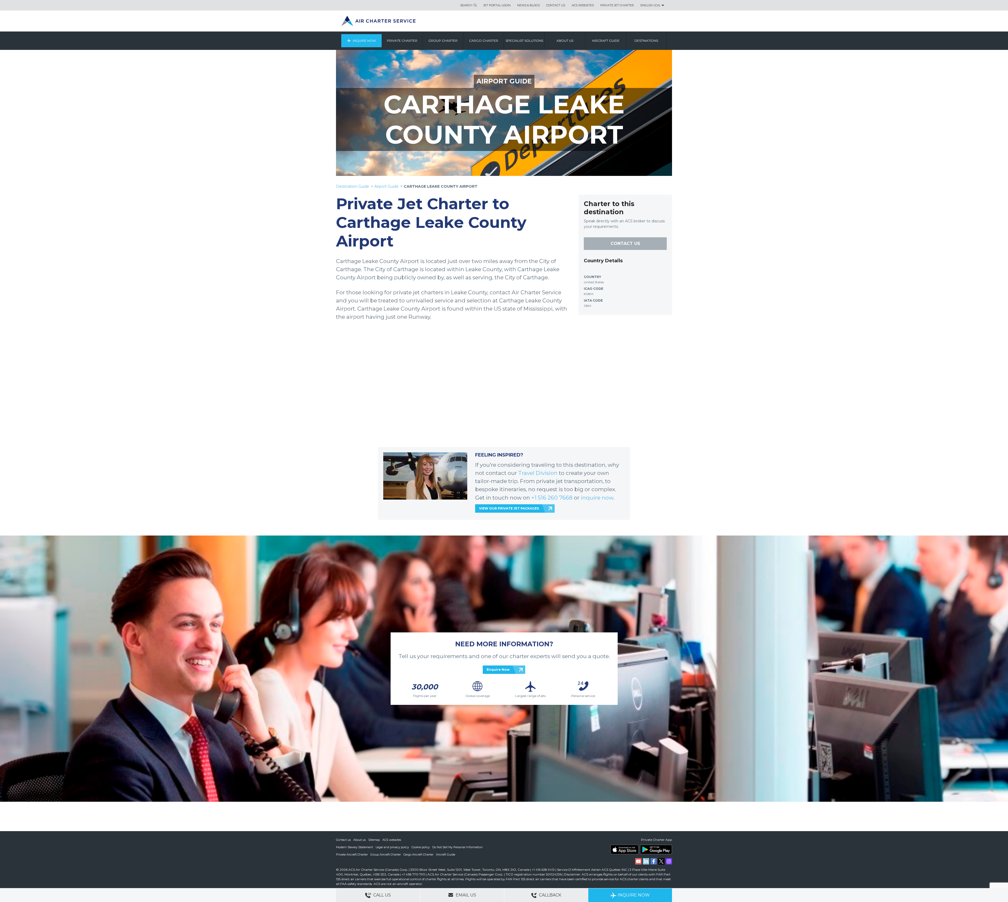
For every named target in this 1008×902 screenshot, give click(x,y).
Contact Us (555, 5)
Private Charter (402, 41)
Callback (549, 895)
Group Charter (443, 41)
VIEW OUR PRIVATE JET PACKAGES (509, 508)
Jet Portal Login (497, 5)
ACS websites (391, 840)
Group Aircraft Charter (385, 854)
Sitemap (374, 840)
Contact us (343, 840)
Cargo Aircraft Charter (418, 854)
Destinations (646, 41)
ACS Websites (583, 5)
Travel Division (538, 473)
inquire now (597, 497)
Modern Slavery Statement (354, 847)
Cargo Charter (483, 41)
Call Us (381, 895)
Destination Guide (352, 186)
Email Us (465, 895)
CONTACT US (625, 243)
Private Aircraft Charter (352, 854)
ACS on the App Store (624, 849)
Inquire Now (364, 41)
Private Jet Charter (617, 5)
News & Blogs (528, 5)
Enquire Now (498, 670)
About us (564, 41)
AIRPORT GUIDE (504, 81)
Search (466, 5)
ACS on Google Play (656, 849)
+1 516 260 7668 (552, 497)
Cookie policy (421, 847)
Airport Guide (386, 186)
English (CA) (650, 5)
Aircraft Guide (606, 41)
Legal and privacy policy (392, 847)
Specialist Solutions (524, 41)
